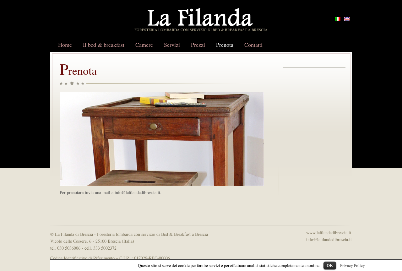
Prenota (224, 44)
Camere (144, 44)
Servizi (172, 44)
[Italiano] (337, 19)
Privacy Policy (352, 265)
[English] (347, 19)
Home (65, 44)
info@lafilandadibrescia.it (329, 239)
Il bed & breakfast (103, 44)
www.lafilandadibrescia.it (328, 233)
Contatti (253, 44)
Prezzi (198, 44)
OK (330, 265)
